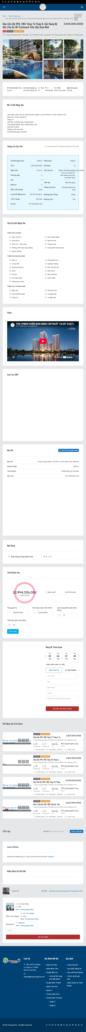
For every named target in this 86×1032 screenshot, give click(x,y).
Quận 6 (49, 990)
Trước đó (15, 891)
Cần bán (10, 31)
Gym (13, 271)
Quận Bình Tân (52, 969)
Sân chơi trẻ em (53, 267)
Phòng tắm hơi (52, 260)
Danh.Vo (60, 749)
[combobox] (62, 676)
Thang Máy (51, 244)
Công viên (15, 264)
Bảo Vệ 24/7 (17, 237)
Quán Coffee (16, 251)
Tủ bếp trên (51, 298)
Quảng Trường (52, 264)
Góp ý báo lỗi (72, 965)
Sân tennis (51, 271)
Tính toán (13, 631)
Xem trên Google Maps (69, 450)
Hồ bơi (14, 274)
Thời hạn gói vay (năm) (16, 620)
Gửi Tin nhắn (43, 937)
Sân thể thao (52, 274)
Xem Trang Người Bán (24, 910)
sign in (23, 857)
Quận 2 (52, 1002)
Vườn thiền (51, 278)
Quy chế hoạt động (75, 972)
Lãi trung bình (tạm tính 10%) (67, 609)
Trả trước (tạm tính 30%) (42, 608)
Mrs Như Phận (40, 749)
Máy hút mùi (52, 290)
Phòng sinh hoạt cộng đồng (22, 248)
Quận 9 (52, 1005)
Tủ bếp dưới (51, 294)
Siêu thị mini (51, 241)
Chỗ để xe (15, 241)
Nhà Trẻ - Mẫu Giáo (19, 244)
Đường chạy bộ (17, 267)
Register (51, 857)
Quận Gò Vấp (51, 965)
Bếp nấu (15, 290)
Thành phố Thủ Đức (54, 998)
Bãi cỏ (14, 260)
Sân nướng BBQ (53, 237)
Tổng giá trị (12, 608)
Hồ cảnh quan (17, 278)
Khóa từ (15, 298)
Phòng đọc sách (18, 282)
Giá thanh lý (19, 31)
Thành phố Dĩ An (53, 994)
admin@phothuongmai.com (34, 977)
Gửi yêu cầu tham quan (62, 709)
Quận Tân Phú (52, 987)
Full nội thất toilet (18, 294)
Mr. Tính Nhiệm (51, 749)
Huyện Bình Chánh (53, 983)
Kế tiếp (44, 891)
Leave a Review (76, 831)
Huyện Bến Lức (52, 972)
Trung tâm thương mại (55, 248)
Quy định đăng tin (74, 969)
